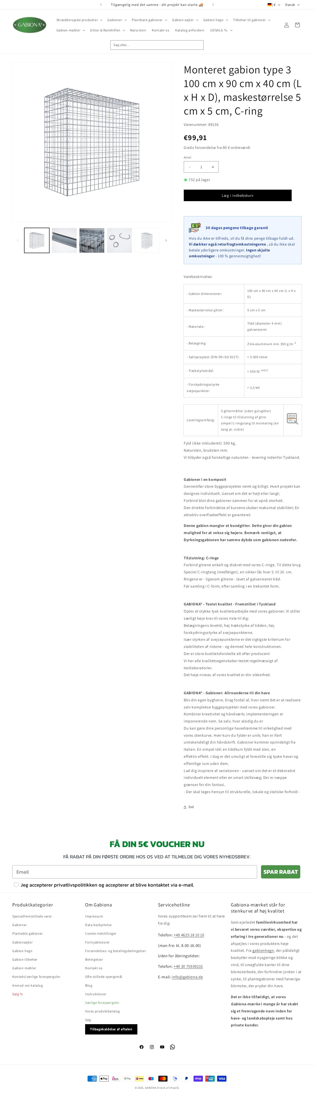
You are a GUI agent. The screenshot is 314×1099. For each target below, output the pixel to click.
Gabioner (19, 925)
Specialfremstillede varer (32, 916)
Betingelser (94, 959)
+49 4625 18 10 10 (189, 935)
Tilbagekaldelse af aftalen (111, 1029)
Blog (88, 985)
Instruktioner (95, 994)
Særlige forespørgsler (102, 1002)
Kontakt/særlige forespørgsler (36, 976)
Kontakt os (94, 968)
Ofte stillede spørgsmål (103, 976)
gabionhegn (263, 950)
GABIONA (151, 1087)
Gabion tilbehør (25, 959)
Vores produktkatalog (102, 1011)
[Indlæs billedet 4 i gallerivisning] (119, 240)
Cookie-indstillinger (101, 933)
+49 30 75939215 (188, 966)
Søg (88, 1020)
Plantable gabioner (27, 933)
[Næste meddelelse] (213, 4)
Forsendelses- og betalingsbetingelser (115, 951)
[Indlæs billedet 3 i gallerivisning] (91, 240)
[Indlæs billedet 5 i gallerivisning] (146, 240)
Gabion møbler (24, 968)
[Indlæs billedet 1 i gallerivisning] (36, 240)
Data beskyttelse (98, 925)
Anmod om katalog (27, 985)
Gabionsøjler (22, 942)
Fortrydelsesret (97, 942)
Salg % (17, 994)
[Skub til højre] (166, 240)
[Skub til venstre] (17, 240)
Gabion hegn (22, 951)
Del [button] (191, 807)
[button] (79, 20)
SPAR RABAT (280, 871)
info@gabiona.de (187, 977)
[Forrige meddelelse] (100, 4)
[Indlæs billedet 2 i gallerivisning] (64, 240)
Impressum (94, 916)
